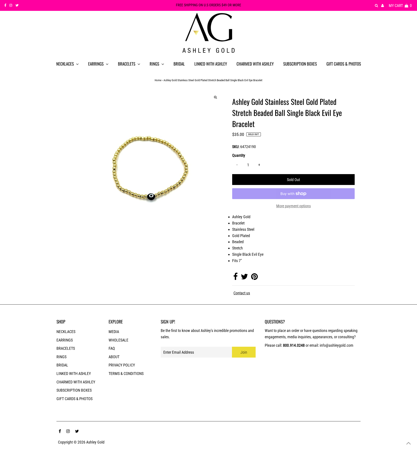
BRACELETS (65, 348)
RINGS (61, 357)
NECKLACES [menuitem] (65, 64)
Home (158, 80)
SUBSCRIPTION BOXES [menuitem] (300, 64)
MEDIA (114, 331)
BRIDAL (62, 365)
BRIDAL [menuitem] (179, 64)
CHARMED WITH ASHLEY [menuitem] (255, 64)
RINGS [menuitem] (154, 64)
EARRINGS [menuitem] (96, 64)
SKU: (235, 146)
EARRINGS (64, 340)
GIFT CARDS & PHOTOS (74, 398)
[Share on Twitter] (244, 278)
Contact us (241, 293)
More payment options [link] (293, 206)
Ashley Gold (95, 442)
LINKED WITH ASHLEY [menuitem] (210, 64)
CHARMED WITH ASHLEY (75, 382)
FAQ (112, 348)
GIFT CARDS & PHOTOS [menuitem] (343, 64)
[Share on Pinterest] (254, 278)
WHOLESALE (118, 340)
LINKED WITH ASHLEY (73, 373)
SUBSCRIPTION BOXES (74, 390)
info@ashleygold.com (336, 345)
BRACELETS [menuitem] (126, 64)
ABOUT (114, 357)
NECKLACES (65, 331)
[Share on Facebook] (235, 278)
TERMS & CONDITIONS (126, 373)
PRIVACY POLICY (122, 365)
